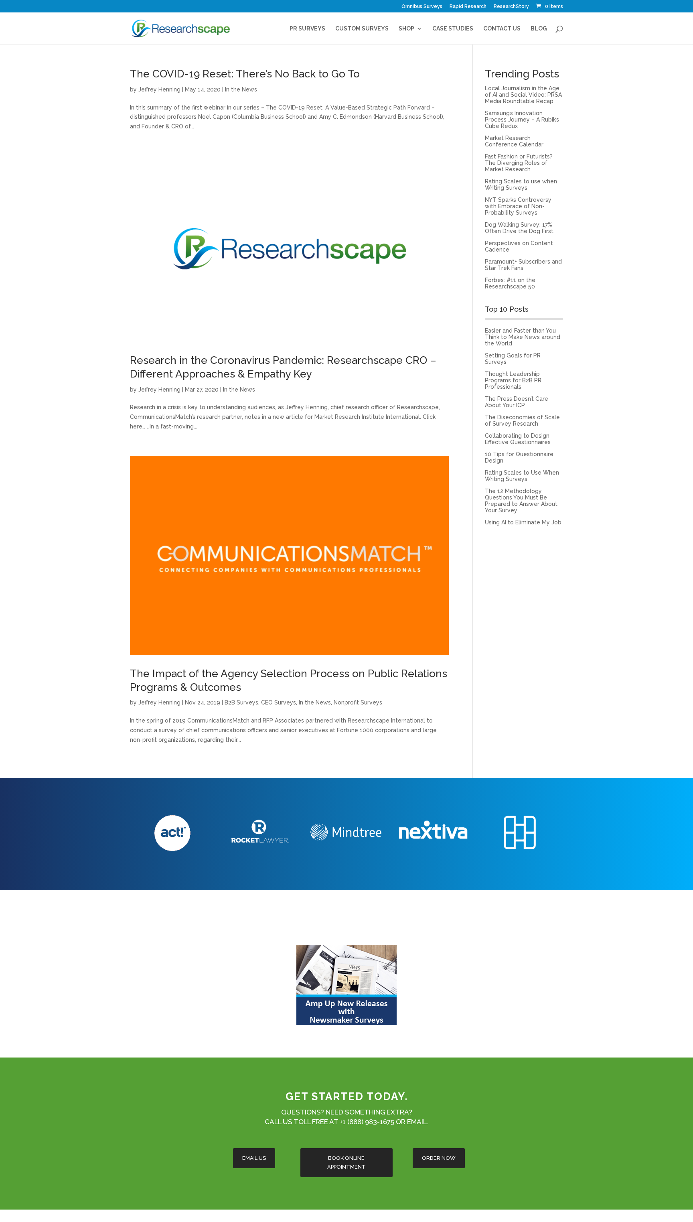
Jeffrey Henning (159, 89)
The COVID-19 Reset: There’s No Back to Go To (245, 74)
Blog (539, 29)
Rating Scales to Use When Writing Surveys (522, 475)
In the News (241, 89)
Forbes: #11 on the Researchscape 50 (510, 283)
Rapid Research (468, 6)
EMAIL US (254, 1158)
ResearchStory (511, 6)
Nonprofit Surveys (358, 702)
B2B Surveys (241, 702)
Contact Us (502, 29)
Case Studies (452, 29)
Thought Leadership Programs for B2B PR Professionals (513, 380)
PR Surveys (307, 29)
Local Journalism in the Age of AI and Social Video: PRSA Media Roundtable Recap (523, 94)
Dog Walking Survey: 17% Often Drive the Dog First (519, 227)
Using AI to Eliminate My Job (523, 522)
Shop (406, 29)
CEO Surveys (278, 702)
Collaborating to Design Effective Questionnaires (518, 438)
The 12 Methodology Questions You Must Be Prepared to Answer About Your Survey (521, 501)
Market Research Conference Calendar (514, 141)
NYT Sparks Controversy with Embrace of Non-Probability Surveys (518, 206)
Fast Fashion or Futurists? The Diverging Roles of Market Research (519, 163)
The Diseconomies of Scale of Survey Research (522, 420)
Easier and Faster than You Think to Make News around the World (522, 337)
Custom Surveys (362, 29)
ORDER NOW (439, 1158)
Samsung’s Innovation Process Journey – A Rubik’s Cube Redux (522, 119)
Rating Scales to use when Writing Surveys (521, 184)
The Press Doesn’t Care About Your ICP (516, 402)
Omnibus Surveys (421, 6)
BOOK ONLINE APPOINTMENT (346, 1162)
